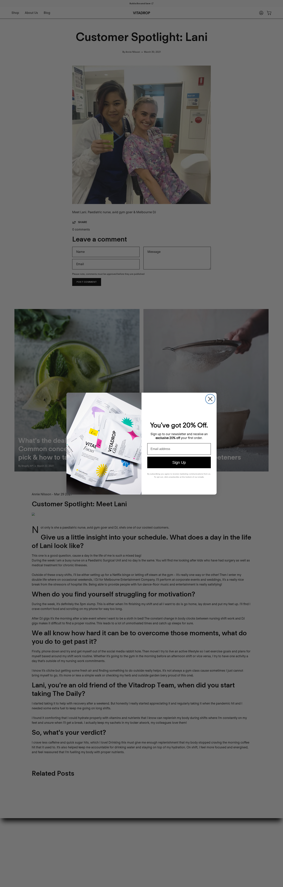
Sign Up (179, 462)
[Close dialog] (210, 399)
